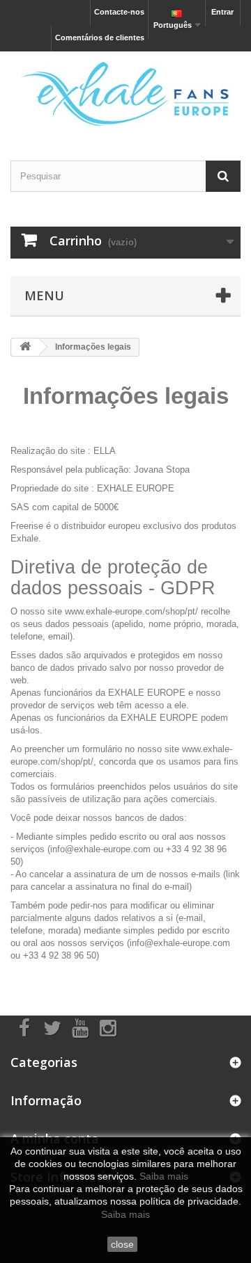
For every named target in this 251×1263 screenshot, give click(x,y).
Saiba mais (163, 1176)
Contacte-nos (119, 12)
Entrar (222, 12)
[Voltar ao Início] (25, 347)
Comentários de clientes (99, 37)
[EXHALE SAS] (125, 94)
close (122, 1244)
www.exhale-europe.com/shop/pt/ (131, 611)
